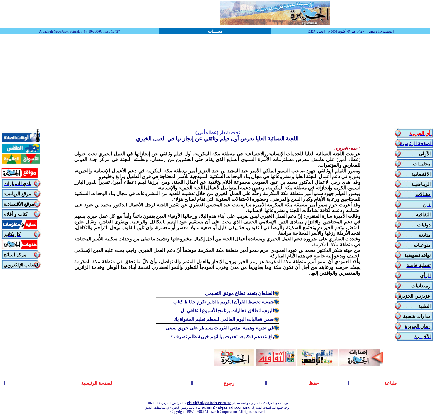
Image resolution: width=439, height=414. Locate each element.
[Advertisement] (219, 82)
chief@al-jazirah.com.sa (209, 403)
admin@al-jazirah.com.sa (226, 407)
